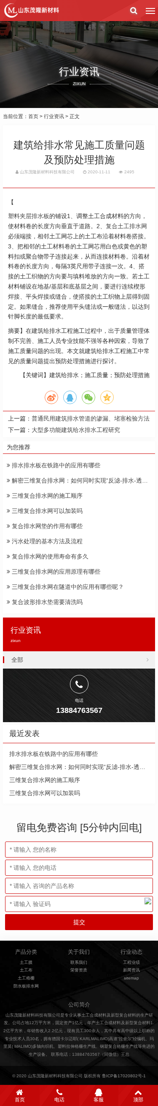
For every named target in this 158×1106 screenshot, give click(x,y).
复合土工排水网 (126, 226)
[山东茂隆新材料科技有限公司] (31, 10)
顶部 (138, 1100)
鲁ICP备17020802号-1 (124, 1076)
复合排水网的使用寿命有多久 (49, 556)
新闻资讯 (131, 970)
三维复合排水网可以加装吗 (46, 510)
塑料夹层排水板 (28, 216)
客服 (99, 1100)
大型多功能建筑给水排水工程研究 (76, 429)
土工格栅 (26, 978)
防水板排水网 (26, 986)
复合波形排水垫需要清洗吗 (46, 602)
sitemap (131, 978)
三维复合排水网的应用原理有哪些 (55, 571)
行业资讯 (54, 116)
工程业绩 (131, 962)
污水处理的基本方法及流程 (46, 541)
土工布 (26, 970)
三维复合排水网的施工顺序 (46, 495)
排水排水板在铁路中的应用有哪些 (55, 465)
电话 (59, 1100)
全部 (17, 659)
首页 (33, 116)
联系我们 (78, 962)
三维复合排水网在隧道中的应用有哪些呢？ (67, 586)
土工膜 (26, 962)
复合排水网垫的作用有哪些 (46, 526)
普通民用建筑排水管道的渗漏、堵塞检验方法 (91, 418)
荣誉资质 (78, 970)
